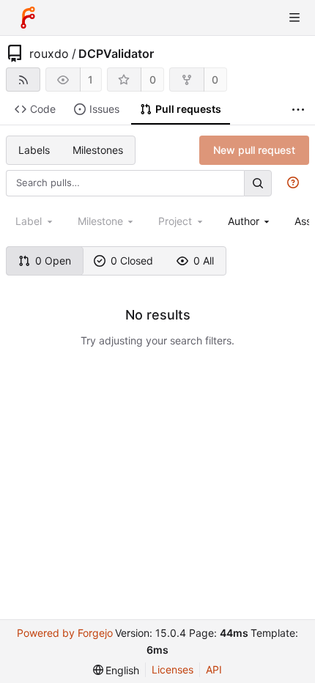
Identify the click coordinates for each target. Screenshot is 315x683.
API (214, 669)
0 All (203, 260)
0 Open (53, 260)
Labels (34, 150)
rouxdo (49, 53)
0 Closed (132, 260)
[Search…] (258, 183)
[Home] (27, 17)
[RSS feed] (23, 79)
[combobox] (250, 221)
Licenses (172, 669)
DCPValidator (116, 53)
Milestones (98, 150)
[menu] (116, 670)
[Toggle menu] (294, 17)
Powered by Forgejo (65, 633)
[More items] (298, 110)
